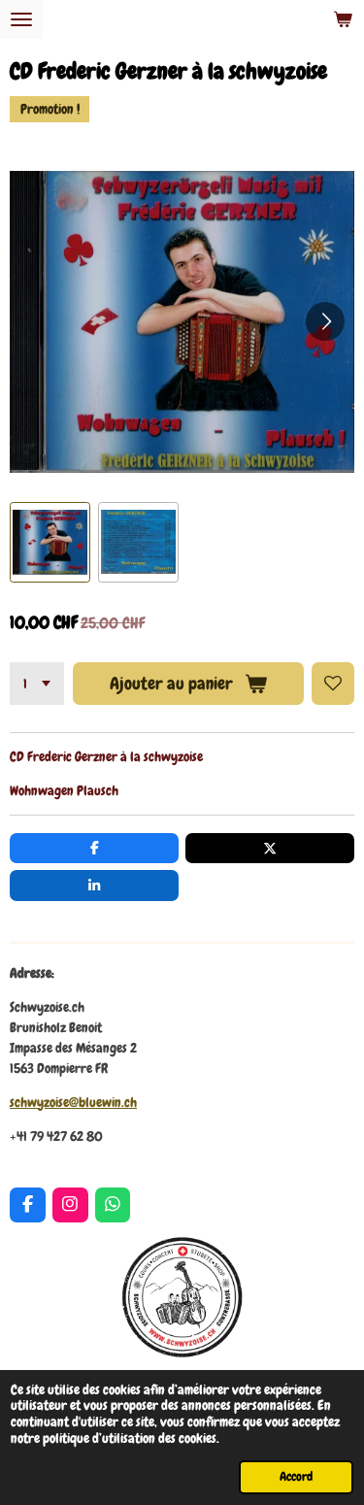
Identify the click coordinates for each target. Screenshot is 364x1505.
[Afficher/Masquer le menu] (21, 19)
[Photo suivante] (325, 321)
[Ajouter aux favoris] (333, 683)
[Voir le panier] (342, 19)
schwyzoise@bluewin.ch (73, 1102)
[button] (50, 542)
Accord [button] (296, 1477)
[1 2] (37, 683)
